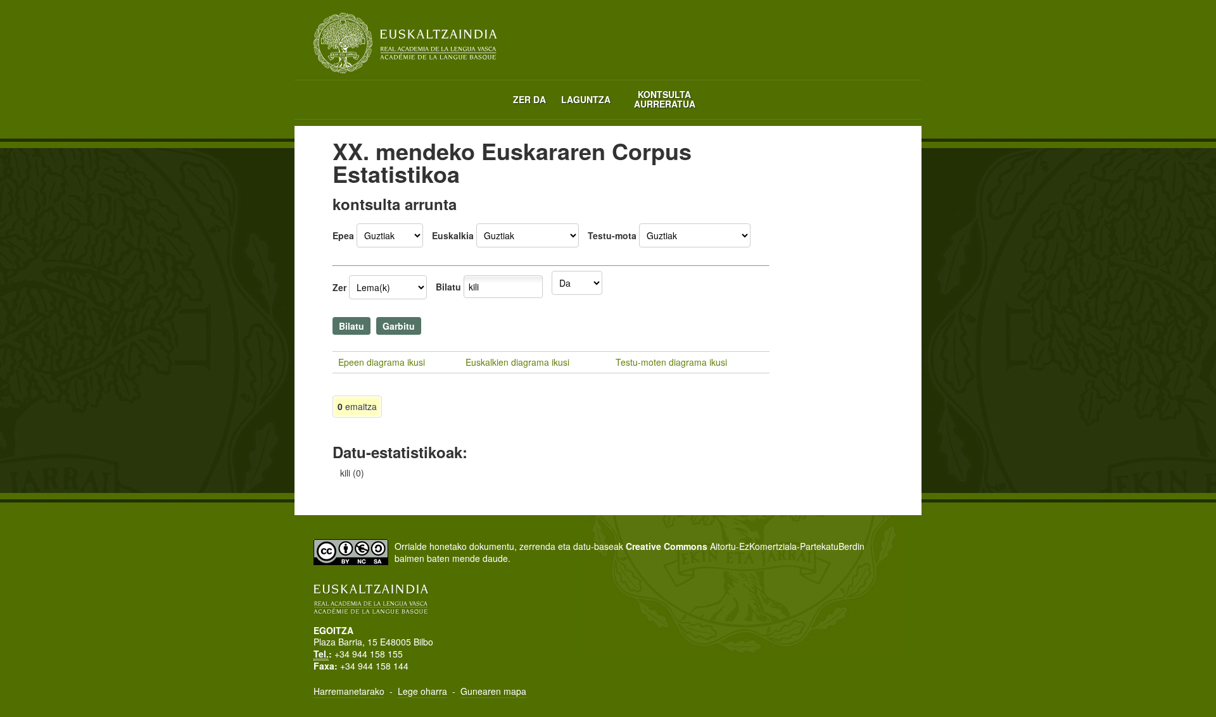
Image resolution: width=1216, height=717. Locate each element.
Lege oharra (422, 691)
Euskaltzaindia (405, 43)
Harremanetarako (349, 691)
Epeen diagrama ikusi (381, 362)
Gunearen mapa (493, 691)
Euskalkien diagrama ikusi (517, 362)
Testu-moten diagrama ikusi (671, 362)
